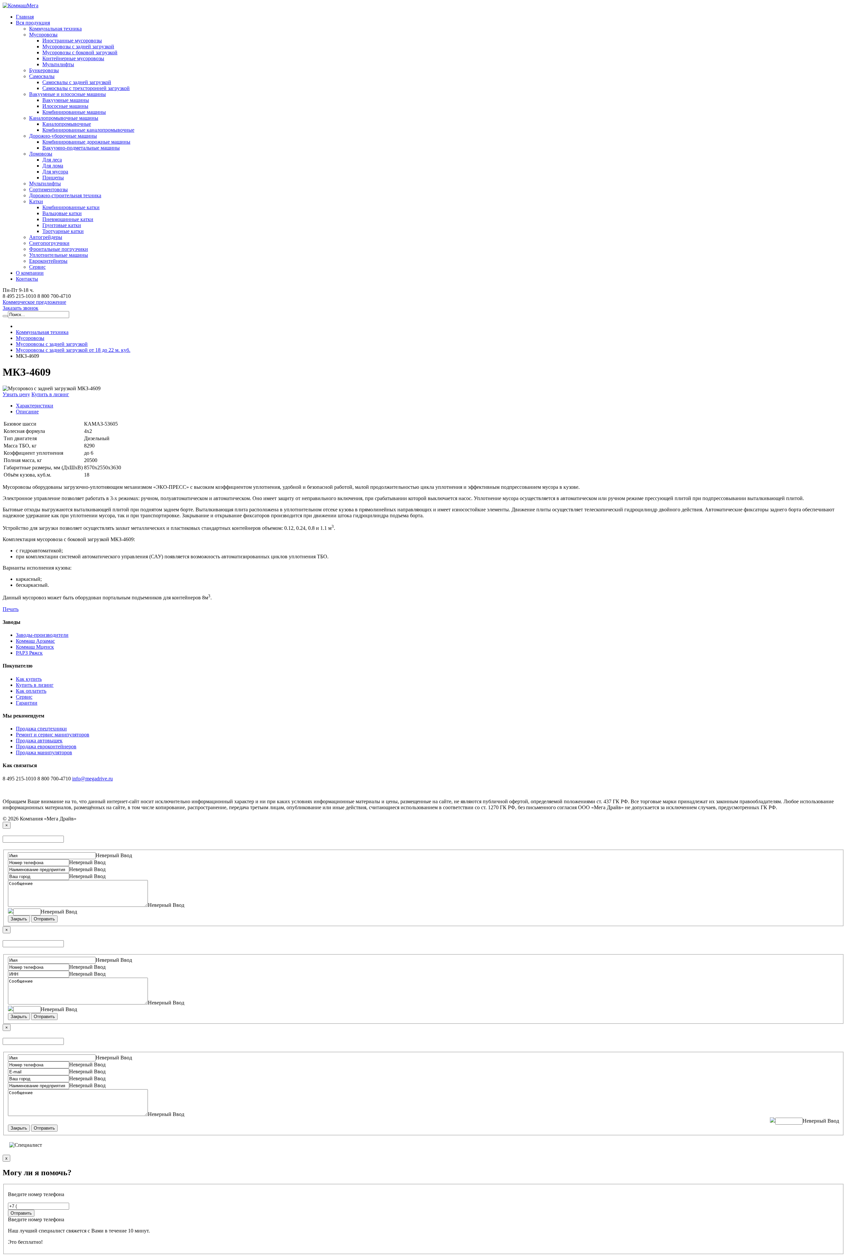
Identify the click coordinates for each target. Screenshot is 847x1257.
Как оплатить (31, 691)
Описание (27, 411)
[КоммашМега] (20, 5)
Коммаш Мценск (35, 647)
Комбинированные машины (74, 112)
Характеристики (34, 405)
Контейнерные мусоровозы (73, 58)
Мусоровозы (43, 34)
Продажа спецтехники (41, 728)
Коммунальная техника (55, 28)
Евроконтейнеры (48, 261)
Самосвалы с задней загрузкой (76, 82)
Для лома (52, 165)
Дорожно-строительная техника (65, 195)
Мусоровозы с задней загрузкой (78, 46)
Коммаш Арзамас (35, 641)
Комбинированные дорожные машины (86, 142)
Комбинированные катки (71, 207)
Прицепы (53, 177)
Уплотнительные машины (58, 255)
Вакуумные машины (65, 100)
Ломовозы (40, 154)
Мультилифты (58, 64)
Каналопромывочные (66, 124)
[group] (34, 302)
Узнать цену (16, 394)
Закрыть (19, 918)
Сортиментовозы (48, 189)
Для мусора (55, 171)
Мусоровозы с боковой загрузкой (79, 52)
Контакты (27, 279)
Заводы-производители (42, 635)
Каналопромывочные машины (63, 118)
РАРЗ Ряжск (29, 653)
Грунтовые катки (61, 225)
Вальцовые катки (62, 213)
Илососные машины (65, 106)
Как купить (29, 679)
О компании (30, 273)
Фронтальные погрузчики (58, 249)
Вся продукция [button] (33, 22)
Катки (36, 201)
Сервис (37, 267)
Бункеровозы (44, 70)
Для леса (52, 160)
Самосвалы (42, 76)
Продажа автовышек (39, 740)
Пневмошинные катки (67, 219)
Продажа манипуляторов (44, 752)
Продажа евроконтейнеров (46, 746)
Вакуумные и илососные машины (67, 94)
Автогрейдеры (45, 237)
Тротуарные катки (63, 231)
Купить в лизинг (50, 394)
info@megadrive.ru (92, 778)
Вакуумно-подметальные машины (81, 148)
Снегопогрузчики (49, 243)
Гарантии (26, 703)
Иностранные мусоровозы (72, 40)
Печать (11, 609)
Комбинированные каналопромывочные (88, 130)
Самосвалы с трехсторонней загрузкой (86, 88)
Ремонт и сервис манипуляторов (52, 734)
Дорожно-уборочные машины (63, 136)
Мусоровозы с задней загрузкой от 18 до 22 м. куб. (73, 350)
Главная (25, 17)
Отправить (44, 918)
